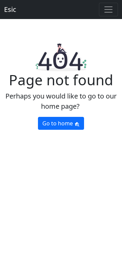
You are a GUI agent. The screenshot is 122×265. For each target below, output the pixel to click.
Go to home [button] (58, 123)
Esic (10, 9)
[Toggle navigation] (108, 9)
